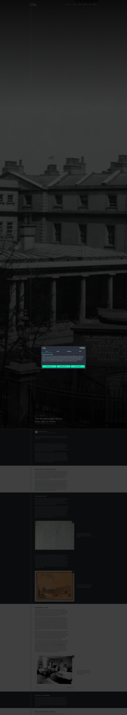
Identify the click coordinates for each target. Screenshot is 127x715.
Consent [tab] (46, 351)
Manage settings (63, 366)
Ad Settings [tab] (69, 351)
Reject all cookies (49, 366)
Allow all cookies (78, 366)
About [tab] (80, 351)
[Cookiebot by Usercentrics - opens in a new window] (80, 348)
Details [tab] (58, 351)
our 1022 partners (48, 356)
